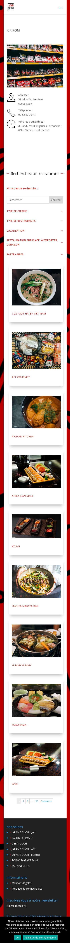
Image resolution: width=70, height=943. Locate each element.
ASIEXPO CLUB (20, 865)
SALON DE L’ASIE (22, 838)
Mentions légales (21, 883)
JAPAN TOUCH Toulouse (26, 854)
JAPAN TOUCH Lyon (23, 832)
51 (37, 801)
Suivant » (46, 801)
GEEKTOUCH (19, 843)
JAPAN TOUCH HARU (24, 849)
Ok (17, 937)
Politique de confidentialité (27, 888)
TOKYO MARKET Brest (25, 860)
